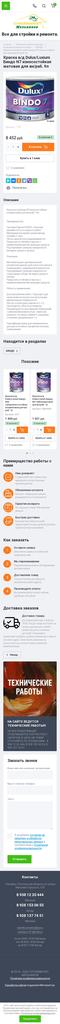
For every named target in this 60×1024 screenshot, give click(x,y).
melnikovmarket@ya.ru (30, 927)
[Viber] (29, 180)
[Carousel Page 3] (33, 453)
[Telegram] (24, 180)
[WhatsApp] (34, 180)
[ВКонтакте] (13, 180)
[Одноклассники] (18, 180)
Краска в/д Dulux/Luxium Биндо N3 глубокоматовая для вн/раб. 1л (42, 400)
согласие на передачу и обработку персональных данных (29, 838)
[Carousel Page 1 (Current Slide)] (27, 453)
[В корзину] (22, 430)
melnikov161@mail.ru (30, 932)
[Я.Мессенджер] (8, 180)
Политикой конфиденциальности (31, 846)
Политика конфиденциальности (30, 978)
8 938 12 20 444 (30, 895)
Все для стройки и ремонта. (30, 34)
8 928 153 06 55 (30, 905)
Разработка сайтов (15, 985)
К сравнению (17, 168)
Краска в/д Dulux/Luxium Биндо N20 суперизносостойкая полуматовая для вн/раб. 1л (16, 403)
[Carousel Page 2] (30, 453)
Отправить (19, 859)
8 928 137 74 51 (30, 916)
